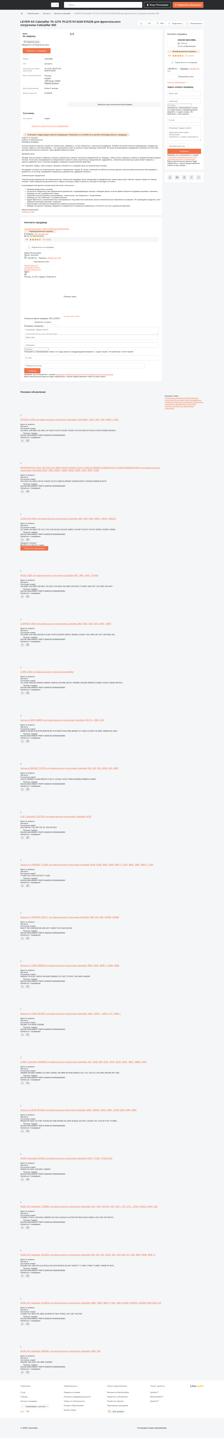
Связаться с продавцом (37, 51)
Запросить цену (33, 42)
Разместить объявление (34, 548)
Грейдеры (169, 402)
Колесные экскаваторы (184, 402)
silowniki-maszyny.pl (32, 270)
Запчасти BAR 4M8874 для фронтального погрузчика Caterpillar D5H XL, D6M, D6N (62, 720)
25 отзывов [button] (46, 239)
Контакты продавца (29, 1401)
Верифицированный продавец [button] (41, 231)
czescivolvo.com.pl (32, 267)
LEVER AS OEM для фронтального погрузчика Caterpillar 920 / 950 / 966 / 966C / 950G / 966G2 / (68, 518)
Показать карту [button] (70, 296)
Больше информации (176, 82)
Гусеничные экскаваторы (175, 398)
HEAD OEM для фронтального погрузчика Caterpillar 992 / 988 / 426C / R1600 (59, 575)
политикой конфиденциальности (69, 374)
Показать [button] (43, 258)
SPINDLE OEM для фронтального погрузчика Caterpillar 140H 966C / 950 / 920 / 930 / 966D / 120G (69, 419)
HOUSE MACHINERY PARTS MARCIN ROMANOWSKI (46, 229)
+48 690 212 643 (54, 258)
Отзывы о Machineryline (74, 1405)
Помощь (24, 1397)
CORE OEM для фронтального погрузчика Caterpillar (47, 672)
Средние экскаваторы (174, 406)
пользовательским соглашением (99, 374)
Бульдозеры (179, 400)
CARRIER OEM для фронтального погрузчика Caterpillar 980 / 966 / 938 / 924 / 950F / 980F (65, 624)
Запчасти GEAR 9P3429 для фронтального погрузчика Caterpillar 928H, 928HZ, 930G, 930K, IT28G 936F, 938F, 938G (78, 1110)
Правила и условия (72, 1392)
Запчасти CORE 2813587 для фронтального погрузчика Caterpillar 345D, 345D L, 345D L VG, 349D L (70, 1013)
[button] (141, 23)
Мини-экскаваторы (193, 400)
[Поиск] (66, 4)
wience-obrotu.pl (31, 265)
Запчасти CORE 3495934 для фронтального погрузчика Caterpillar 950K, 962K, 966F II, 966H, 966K (69, 965)
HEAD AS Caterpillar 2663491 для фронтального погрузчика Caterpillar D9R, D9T (60, 1351)
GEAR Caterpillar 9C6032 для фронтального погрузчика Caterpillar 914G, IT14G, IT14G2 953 (66, 1158)
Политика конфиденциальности (77, 1397)
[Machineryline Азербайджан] (34, 5)
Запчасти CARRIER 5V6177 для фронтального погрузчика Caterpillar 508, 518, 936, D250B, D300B (69, 917)
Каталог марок (70, 1410)
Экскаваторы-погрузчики (185, 404)
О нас (23, 1392)
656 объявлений (41, 234)
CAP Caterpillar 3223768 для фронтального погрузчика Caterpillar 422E (55, 816)
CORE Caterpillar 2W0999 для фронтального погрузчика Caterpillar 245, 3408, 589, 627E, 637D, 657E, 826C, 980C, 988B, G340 (83, 1062)
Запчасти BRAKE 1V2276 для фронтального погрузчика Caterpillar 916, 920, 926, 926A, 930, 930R (69, 768)
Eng (22, 1411)
